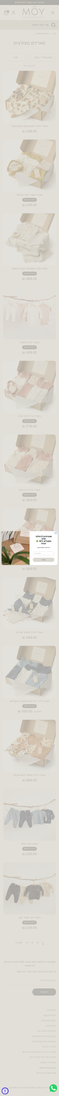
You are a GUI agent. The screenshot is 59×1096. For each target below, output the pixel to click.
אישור (43, 559)
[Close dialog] (55, 533)
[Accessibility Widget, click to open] (5, 1090)
